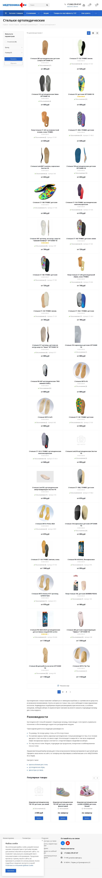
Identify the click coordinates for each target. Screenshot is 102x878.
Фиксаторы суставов (49, 841)
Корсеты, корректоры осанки (49, 845)
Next (97, 778)
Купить (39, 818)
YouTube (68, 843)
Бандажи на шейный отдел (49, 852)
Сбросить (13, 63)
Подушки (45, 838)
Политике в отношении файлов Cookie (19, 865)
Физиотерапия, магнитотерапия (9, 839)
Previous (94, 778)
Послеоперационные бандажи (49, 856)
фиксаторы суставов (36, 770)
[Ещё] (96, 13)
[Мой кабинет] (84, 5)
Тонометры (26, 838)
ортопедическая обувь (37, 767)
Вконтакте (63, 843)
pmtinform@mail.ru (75, 858)
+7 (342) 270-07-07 (74, 4)
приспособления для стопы (38, 764)
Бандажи (45, 848)
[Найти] (47, 5)
